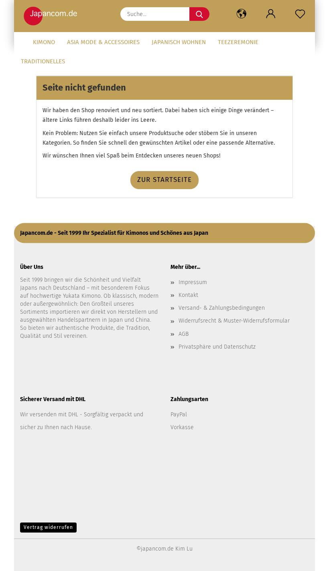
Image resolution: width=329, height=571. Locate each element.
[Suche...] (199, 14)
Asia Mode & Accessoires (103, 42)
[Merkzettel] (300, 14)
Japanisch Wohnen (179, 42)
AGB (184, 334)
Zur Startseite (164, 180)
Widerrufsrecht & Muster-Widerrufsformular (234, 320)
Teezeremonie (238, 42)
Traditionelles (43, 61)
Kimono (44, 42)
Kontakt (188, 295)
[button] (241, 14)
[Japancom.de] (52, 16)
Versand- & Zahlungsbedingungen (222, 308)
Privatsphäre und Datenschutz (217, 346)
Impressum (193, 282)
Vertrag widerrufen (48, 527)
